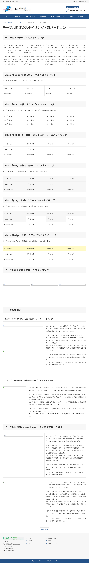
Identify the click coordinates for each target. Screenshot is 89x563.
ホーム (75, 1)
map (71, 17)
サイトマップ (83, 1)
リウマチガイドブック (57, 17)
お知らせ (17, 17)
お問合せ (80, 17)
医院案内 (43, 17)
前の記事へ (44, 529)
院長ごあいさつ (30, 17)
